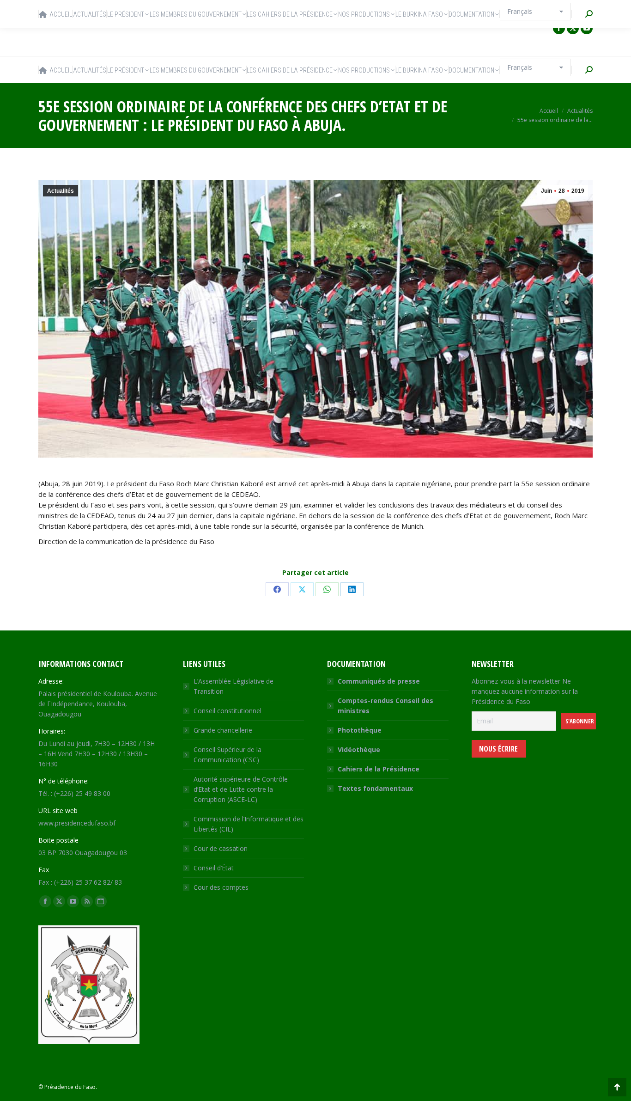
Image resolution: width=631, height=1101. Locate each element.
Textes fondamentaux (375, 788)
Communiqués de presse (379, 681)
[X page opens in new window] (573, 28)
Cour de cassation (221, 848)
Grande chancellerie (223, 730)
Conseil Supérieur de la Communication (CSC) (227, 754)
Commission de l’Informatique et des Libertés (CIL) (248, 823)
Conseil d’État (214, 867)
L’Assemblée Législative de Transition (233, 686)
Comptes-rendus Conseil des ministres (385, 705)
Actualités (60, 191)
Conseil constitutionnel (227, 710)
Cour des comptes (221, 887)
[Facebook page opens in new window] (559, 28)
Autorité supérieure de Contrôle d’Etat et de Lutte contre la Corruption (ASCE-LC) (241, 789)
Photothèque (360, 730)
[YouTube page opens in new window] (587, 28)
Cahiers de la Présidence (378, 769)
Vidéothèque (359, 749)
